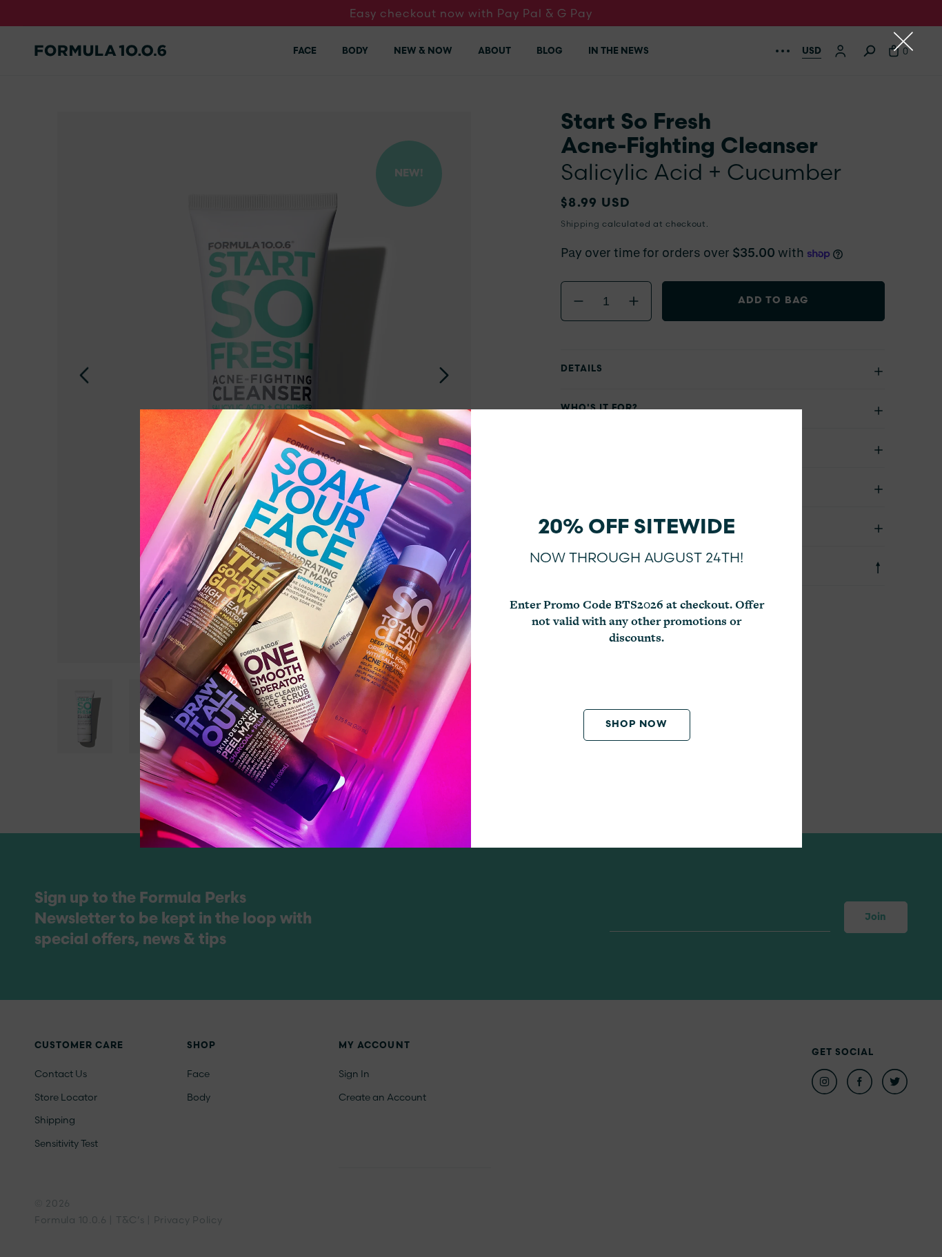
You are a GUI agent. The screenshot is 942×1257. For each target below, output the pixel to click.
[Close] (903, 41)
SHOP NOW (636, 724)
